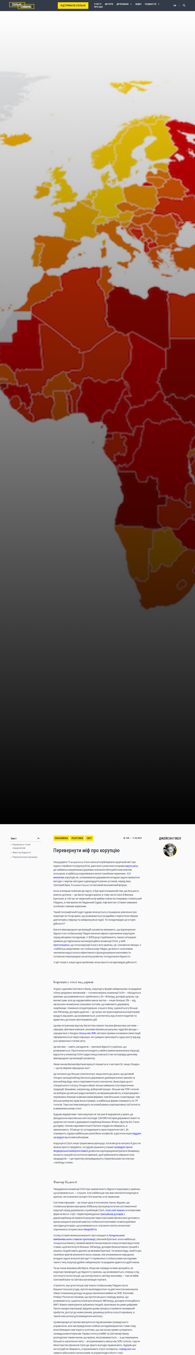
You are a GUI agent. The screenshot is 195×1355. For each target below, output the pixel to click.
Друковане (122, 4)
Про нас (98, 7)
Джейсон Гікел (170, 838)
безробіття (90, 1229)
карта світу (131, 865)
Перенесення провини (25, 857)
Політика (77, 838)
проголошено (61, 944)
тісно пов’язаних (115, 1210)
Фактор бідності (22, 852)
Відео (138, 4)
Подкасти (150, 4)
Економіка (61, 838)
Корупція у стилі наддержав (21, 846)
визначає (58, 877)
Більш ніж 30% (87, 1033)
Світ (89, 838)
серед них (125, 1348)
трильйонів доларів (111, 1214)
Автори (109, 4)
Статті (97, 4)
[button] (38, 838)
